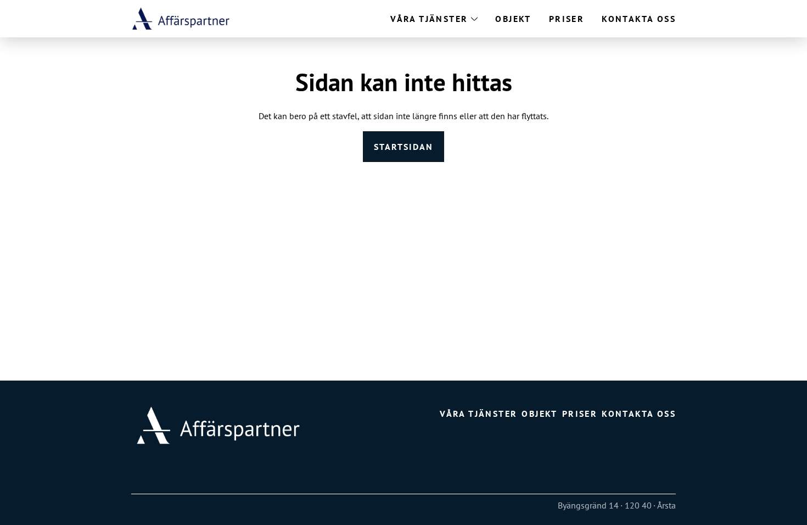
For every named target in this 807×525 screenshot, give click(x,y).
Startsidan (403, 146)
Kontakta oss (639, 18)
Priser (566, 18)
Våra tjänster (429, 18)
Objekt (513, 18)
